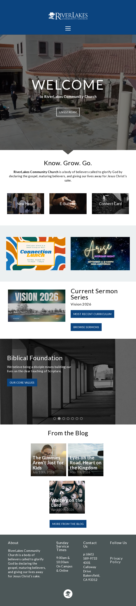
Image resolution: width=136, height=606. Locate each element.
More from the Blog (68, 523)
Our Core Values (22, 386)
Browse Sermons (86, 327)
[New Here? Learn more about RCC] (25, 214)
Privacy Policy (116, 560)
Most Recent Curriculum (92, 314)
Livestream (68, 112)
